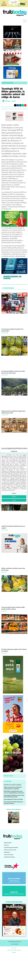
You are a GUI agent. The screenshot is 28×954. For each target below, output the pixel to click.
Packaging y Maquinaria (11, 276)
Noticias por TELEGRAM (14, 878)
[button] (3, 21)
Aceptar (14, 500)
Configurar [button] (14, 952)
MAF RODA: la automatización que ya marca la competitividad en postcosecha (14, 792)
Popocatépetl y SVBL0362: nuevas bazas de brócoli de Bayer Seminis (14, 796)
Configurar (14, 493)
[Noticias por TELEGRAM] (14, 875)
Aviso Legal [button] (14, 947)
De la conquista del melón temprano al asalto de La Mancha (13, 802)
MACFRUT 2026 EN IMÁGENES (14, 809)
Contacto (6, 845)
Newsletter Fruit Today (10, 849)
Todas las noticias (8, 854)
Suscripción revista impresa (11, 847)
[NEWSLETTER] (14, 888)
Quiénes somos (7, 842)
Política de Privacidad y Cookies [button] (14, 950)
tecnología (7, 278)
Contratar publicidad (9, 857)
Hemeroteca (7, 852)
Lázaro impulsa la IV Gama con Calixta (13, 799)
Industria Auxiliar (7, 83)
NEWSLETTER (14, 892)
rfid (20, 276)
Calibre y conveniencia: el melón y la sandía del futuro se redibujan (13, 788)
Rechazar (14, 496)
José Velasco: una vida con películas (12, 785)
